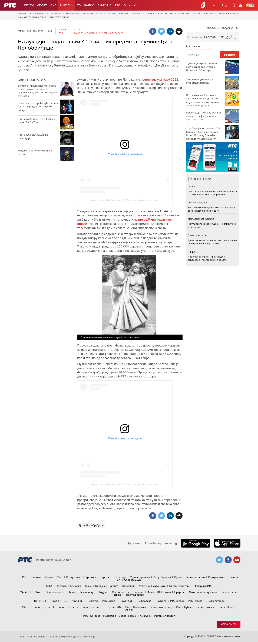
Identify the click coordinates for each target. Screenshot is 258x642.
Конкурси (145, 615)
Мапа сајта (228, 624)
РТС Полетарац (215, 600)
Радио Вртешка (206, 607)
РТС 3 (63, 600)
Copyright (39, 636)
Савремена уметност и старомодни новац (199, 81)
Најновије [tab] (193, 46)
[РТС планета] (203, 5)
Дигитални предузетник (186, 13)
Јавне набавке (128, 615)
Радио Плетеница (135, 607)
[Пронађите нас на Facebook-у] (228, 559)
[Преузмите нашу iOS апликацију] (227, 543)
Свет (60, 577)
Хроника (90, 577)
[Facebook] (152, 31)
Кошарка (75, 585)
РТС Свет (76, 600)
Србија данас (74, 577)
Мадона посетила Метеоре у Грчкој (35, 152)
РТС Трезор (177, 600)
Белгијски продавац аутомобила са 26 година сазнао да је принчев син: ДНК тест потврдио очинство (37, 91)
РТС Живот (125, 600)
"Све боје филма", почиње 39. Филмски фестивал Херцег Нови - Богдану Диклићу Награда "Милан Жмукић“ (203, 133)
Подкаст (233, 577)
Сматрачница (216, 577)
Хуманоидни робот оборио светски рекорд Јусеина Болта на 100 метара (202, 67)
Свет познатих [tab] (32, 80)
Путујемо (88, 13)
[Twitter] (161, 31)
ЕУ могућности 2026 (129, 579)
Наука (150, 13)
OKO (53, 5)
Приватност (25, 636)
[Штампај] (179, 31)
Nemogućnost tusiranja (201, 218)
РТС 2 (53, 600)
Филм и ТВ (137, 13)
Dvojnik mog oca (197, 202)
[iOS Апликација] (212, 157)
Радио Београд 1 (44, 607)
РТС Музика (195, 600)
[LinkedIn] (170, 31)
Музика (56, 13)
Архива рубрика (229, 13)
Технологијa (71, 13)
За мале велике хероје (32, 17)
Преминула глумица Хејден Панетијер (33, 136)
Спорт (42, 5)
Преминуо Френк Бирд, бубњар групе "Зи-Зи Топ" (36, 120)
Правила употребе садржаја (64, 636)
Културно (210, 13)
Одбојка (100, 585)
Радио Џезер (226, 607)
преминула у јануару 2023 (159, 79)
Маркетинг (109, 615)
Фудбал (62, 585)
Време (178, 577)
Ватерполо (128, 585)
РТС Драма (108, 600)
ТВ (79, 5)
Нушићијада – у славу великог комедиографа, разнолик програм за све (203, 116)
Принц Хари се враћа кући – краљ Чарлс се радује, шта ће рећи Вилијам (38, 106)
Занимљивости (39, 13)
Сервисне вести (195, 577)
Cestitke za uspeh (198, 235)
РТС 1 (42, 600)
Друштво (105, 577)
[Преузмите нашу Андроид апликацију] (195, 543)
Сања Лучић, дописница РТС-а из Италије (98, 33)
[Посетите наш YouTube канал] (236, 559)
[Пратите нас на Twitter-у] (219, 559)
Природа (162, 13)
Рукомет (113, 585)
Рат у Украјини (162, 577)
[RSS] (240, 5)
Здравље (123, 13)
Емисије (104, 5)
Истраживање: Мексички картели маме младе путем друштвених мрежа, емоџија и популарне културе (203, 100)
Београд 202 (113, 607)
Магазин (67, 5)
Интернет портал (164, 615)
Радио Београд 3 (92, 607)
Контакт (95, 615)
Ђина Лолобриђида (91, 525)
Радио (89, 5)
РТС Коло (161, 600)
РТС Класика (143, 600)
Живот (22, 13)
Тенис (88, 585)
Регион (49, 577)
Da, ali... (192, 186)
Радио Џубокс (184, 607)
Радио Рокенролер (161, 607)
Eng (224, 5)
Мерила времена (140, 577)
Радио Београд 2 (68, 607)
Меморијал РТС (203, 585)
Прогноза (195, 37)
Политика (35, 577)
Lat (213, 5)
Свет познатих (105, 13)
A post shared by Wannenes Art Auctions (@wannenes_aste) (124, 200)
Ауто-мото (159, 585)
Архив (129, 609)
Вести (29, 5)
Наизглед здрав (59, 17)
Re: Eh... (192, 251)
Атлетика (144, 585)
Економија (120, 577)
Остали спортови (179, 585)
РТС (117, 5)
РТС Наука (92, 600)
